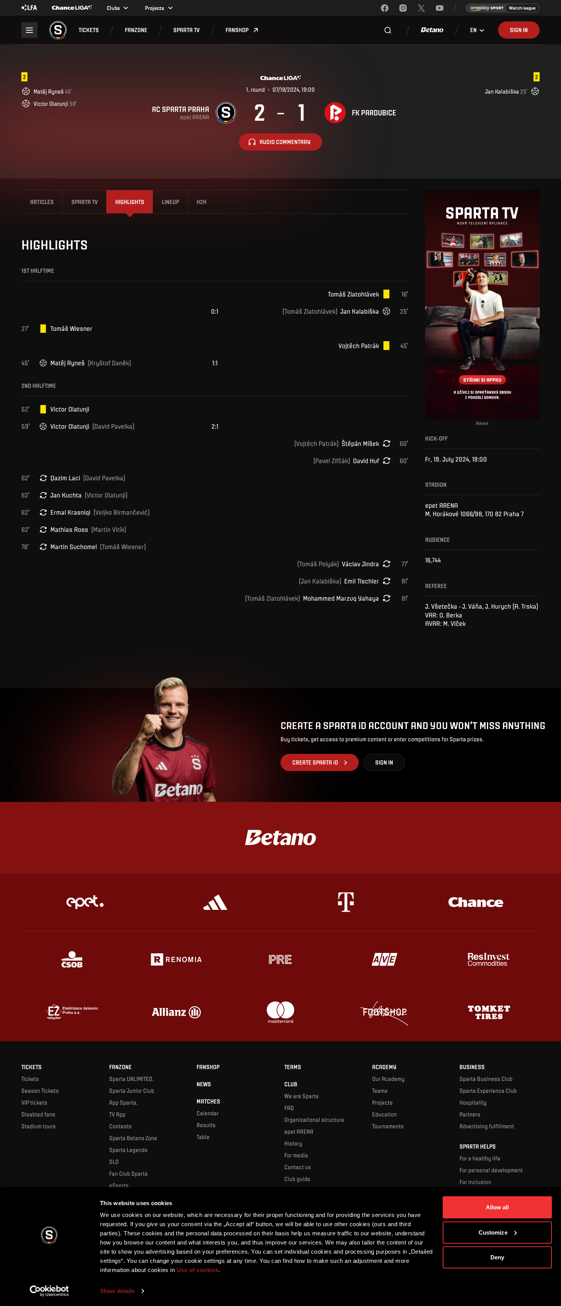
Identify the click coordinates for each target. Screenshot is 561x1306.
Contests (120, 1126)
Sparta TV (84, 201)
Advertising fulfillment (486, 1126)
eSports (119, 1185)
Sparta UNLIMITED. (131, 1078)
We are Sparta (301, 1095)
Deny (497, 1257)
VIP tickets (34, 1102)
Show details (117, 1291)
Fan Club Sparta (128, 1173)
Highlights (129, 201)
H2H (201, 201)
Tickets (30, 1078)
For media (296, 1155)
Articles (42, 201)
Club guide (297, 1178)
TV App (117, 1114)
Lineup (170, 201)
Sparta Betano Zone (133, 1137)
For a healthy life (479, 1158)
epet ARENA (298, 1131)
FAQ (289, 1107)
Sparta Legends (128, 1149)
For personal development (491, 1170)
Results (206, 1124)
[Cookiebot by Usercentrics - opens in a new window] (49, 1291)
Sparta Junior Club (131, 1090)
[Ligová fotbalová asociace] (29, 8)
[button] (89, 30)
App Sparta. (123, 1102)
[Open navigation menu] (29, 30)
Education (384, 1114)
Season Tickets (40, 1090)
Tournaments (388, 1126)
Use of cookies (197, 1270)
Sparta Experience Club (488, 1090)
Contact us (297, 1166)
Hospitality (473, 1102)
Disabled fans (38, 1114)
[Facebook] (384, 8)
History (293, 1143)
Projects (382, 1102)
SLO (114, 1161)
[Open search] (387, 30)
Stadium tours (38, 1126)
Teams (380, 1090)
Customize (493, 1232)
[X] (421, 8)
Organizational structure (314, 1119)
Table (203, 1136)
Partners (469, 1114)
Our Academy (388, 1078)
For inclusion (475, 1181)
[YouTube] (439, 8)
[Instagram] (403, 8)
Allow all (497, 1207)
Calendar (208, 1113)
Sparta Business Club (486, 1078)
